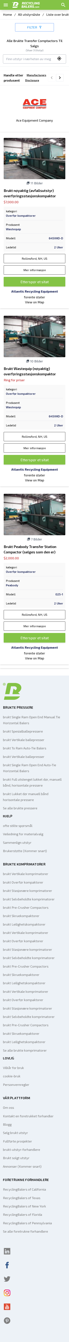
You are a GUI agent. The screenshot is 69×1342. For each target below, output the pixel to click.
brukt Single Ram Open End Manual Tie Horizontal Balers (31, 720)
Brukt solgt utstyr (16, 1158)
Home (7, 14)
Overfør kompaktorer (21, 215)
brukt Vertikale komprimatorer (25, 874)
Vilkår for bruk (13, 1068)
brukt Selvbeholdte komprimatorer (29, 899)
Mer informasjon (34, 270)
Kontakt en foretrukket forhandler (28, 1116)
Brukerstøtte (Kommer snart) (25, 851)
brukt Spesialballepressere (23, 731)
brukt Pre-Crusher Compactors (25, 907)
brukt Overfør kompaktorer (23, 882)
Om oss (8, 1107)
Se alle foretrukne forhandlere (25, 1231)
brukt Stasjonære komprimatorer (27, 891)
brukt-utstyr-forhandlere (21, 1149)
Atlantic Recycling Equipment (34, 291)
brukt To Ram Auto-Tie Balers (24, 748)
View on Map (34, 302)
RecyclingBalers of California (24, 1189)
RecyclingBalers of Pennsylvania (27, 1223)
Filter (32, 27)
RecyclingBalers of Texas (21, 1198)
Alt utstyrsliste (29, 14)
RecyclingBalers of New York (24, 1206)
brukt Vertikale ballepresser (23, 740)
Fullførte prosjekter (17, 1141)
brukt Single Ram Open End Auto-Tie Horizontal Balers (29, 768)
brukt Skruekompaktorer (21, 916)
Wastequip (13, 229)
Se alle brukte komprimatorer (25, 1050)
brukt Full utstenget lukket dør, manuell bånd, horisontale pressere (32, 782)
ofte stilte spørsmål (17, 826)
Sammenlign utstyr (17, 842)
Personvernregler (16, 1085)
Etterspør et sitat (34, 281)
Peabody (12, 585)
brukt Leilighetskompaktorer (24, 924)
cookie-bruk (11, 1076)
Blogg (7, 1124)
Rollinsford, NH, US (34, 258)
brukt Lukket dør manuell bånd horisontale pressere (25, 797)
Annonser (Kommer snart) (22, 1166)
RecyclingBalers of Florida (22, 1214)
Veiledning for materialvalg (23, 834)
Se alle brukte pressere (20, 808)
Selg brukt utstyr (15, 1133)
